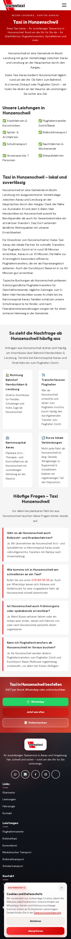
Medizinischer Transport (17, 852)
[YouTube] (56, 774)
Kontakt (7, 813)
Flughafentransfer (13, 831)
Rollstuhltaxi (10, 838)
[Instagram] (46, 774)
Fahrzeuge (9, 806)
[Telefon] (25, 774)
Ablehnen (35, 921)
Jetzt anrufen (35, 712)
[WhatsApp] (15, 774)
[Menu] (64, 5)
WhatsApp (37, 701)
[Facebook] (35, 774)
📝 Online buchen (35, 722)
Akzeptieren (35, 930)
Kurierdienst (10, 845)
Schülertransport (13, 866)
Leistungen (9, 799)
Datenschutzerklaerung (47, 912)
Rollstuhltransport (13, 859)
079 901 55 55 (40, 580)
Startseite (9, 792)
